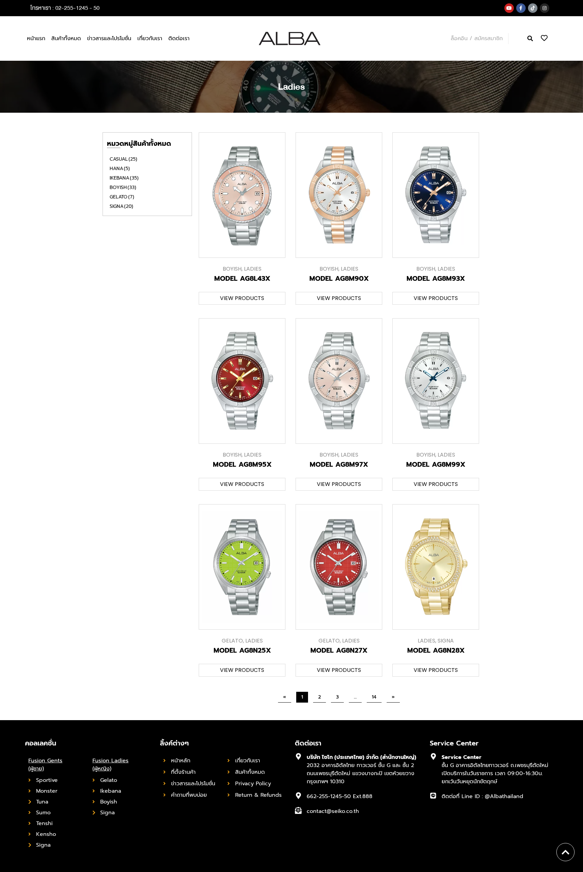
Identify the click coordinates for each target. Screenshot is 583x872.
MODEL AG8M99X (435, 464)
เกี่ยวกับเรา (149, 38)
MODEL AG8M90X (339, 278)
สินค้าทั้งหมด (66, 38)
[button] (530, 38)
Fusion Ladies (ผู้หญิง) (110, 765)
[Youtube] (509, 8)
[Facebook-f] (521, 8)
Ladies (252, 269)
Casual (123, 159)
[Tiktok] (532, 8)
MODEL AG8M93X (436, 278)
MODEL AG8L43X (242, 278)
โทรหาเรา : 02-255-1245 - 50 (65, 8)
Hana (120, 168)
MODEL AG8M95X (242, 464)
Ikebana (124, 178)
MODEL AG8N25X (242, 650)
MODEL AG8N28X (436, 650)
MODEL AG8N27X (338, 650)
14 (376, 696)
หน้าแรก (36, 38)
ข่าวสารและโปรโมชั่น (109, 38)
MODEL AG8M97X (339, 464)
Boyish (123, 187)
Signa (121, 206)
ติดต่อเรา (179, 38)
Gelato (122, 196)
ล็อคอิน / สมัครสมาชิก (477, 38)
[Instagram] (544, 8)
